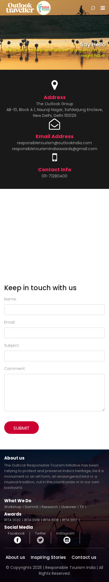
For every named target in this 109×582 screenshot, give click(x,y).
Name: (10, 299)
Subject (11, 345)
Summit (31, 507)
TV (82, 507)
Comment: (15, 368)
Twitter (40, 534)
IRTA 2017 (69, 520)
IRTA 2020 (12, 520)
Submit (21, 428)
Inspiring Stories (48, 557)
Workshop (12, 507)
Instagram (65, 534)
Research (50, 507)
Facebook (16, 534)
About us (15, 557)
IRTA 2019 (32, 520)
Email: (9, 322)
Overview (68, 507)
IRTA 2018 (51, 520)
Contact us (84, 557)
